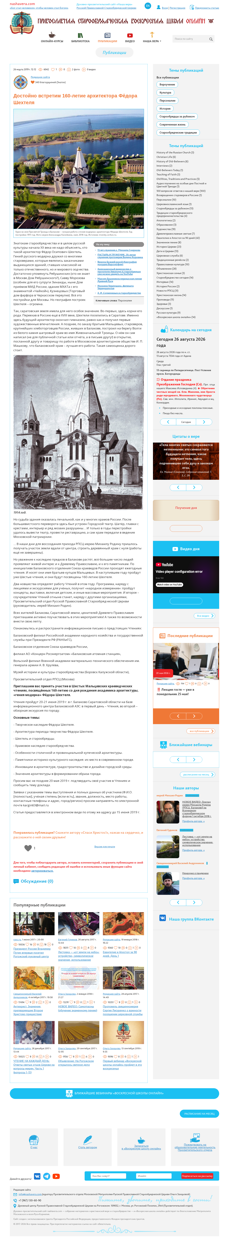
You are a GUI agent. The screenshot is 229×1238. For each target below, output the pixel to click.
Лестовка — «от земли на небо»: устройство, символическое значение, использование (78, 955)
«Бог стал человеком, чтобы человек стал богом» (39, 7)
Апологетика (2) (166, 220)
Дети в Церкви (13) (167, 251)
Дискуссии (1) (165, 308)
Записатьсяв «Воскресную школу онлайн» (141, 1147)
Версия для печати (104, 846)
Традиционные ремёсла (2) (173, 260)
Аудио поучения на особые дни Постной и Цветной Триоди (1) (181, 185)
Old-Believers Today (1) (170, 170)
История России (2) (168, 286)
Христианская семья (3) (171, 273)
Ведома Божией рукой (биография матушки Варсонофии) (117, 263)
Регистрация (177, 7)
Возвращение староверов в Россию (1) (179, 195)
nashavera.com (22, 3)
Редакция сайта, (112, 939)
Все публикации (168, 77)
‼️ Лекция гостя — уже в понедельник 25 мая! (175, 691)
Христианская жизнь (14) (171, 295)
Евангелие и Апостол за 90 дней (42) (178, 238)
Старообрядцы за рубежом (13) (175, 208)
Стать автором (87, 1147)
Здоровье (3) (164, 303)
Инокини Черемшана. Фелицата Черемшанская (116, 287)
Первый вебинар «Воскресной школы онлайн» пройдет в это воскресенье (122, 1064)
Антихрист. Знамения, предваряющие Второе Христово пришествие (28, 1010)
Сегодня (186, 422)
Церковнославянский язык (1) (174, 204)
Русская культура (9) (169, 312)
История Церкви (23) (169, 246)
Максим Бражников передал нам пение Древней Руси (120, 280)
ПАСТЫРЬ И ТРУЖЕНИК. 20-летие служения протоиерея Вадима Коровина (120, 256)
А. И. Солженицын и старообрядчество (119, 293)
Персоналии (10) (166, 199)
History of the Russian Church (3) (175, 152)
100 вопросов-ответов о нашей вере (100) (181, 191)
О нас (33, 1147)
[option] (185, 671)
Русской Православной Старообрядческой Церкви (106, 7)
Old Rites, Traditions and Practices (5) (178, 179)
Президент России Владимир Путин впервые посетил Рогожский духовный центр (32, 952)
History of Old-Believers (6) (172, 161)
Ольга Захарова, (67, 993)
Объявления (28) (167, 268)
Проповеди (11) (165, 299)
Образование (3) (166, 224)
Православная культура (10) (173, 264)
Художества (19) (166, 229)
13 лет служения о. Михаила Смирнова (119, 250)
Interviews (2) (164, 165)
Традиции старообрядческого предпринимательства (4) (174, 214)
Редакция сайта (40, 77)
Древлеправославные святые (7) (176, 233)
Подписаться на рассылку (197, 1176)
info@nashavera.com (30, 1194)
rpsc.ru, (17, 939)
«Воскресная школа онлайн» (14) (176, 317)
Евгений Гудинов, (68, 939)
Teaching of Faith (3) (168, 174)
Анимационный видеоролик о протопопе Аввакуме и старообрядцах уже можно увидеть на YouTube (119, 271)
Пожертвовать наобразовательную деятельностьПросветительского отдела (195, 1147)
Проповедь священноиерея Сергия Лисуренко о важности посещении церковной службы (123, 1010)
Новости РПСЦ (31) (167, 290)
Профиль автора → (193, 821)
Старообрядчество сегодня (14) (175, 277)
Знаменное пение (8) (169, 242)
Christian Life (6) (166, 157)
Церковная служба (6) (170, 255)
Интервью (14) (165, 281)
